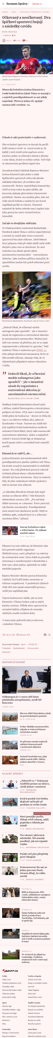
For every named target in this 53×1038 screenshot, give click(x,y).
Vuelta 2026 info (34, 979)
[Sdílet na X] (49, 634)
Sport (23, 644)
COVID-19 (32, 644)
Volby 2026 (6, 979)
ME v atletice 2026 (9, 1016)
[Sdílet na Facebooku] (45, 634)
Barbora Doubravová (28, 791)
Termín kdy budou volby (11, 990)
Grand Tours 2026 (35, 997)
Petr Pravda (9, 32)
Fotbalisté (6, 648)
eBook (8, 41)
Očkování (6, 652)
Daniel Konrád (35, 879)
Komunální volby (9, 997)
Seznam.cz (37, 4)
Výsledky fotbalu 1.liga (11, 1009)
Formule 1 (6, 1020)
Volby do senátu (8, 993)
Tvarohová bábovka (35, 1016)
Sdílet (18, 41)
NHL (4, 1024)
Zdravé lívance (34, 1013)
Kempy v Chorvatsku (10, 1032)
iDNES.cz (41, 350)
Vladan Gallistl (36, 808)
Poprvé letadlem (8, 1036)
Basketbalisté (19, 648)
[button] (26, 59)
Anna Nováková (35, 829)
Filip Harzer (33, 860)
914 (27, 41)
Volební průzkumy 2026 (11, 983)
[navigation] (3, 4)
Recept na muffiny (35, 1009)
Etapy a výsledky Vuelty (37, 983)
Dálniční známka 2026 (37, 1036)
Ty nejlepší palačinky (36, 1006)
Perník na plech (34, 1024)
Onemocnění (33, 648)
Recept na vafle (34, 1020)
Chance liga (7, 1006)
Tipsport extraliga (9, 1013)
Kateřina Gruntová (37, 847)
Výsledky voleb (8, 986)
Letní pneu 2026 (34, 1032)
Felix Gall (32, 993)
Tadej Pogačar (33, 990)
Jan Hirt (31, 986)
